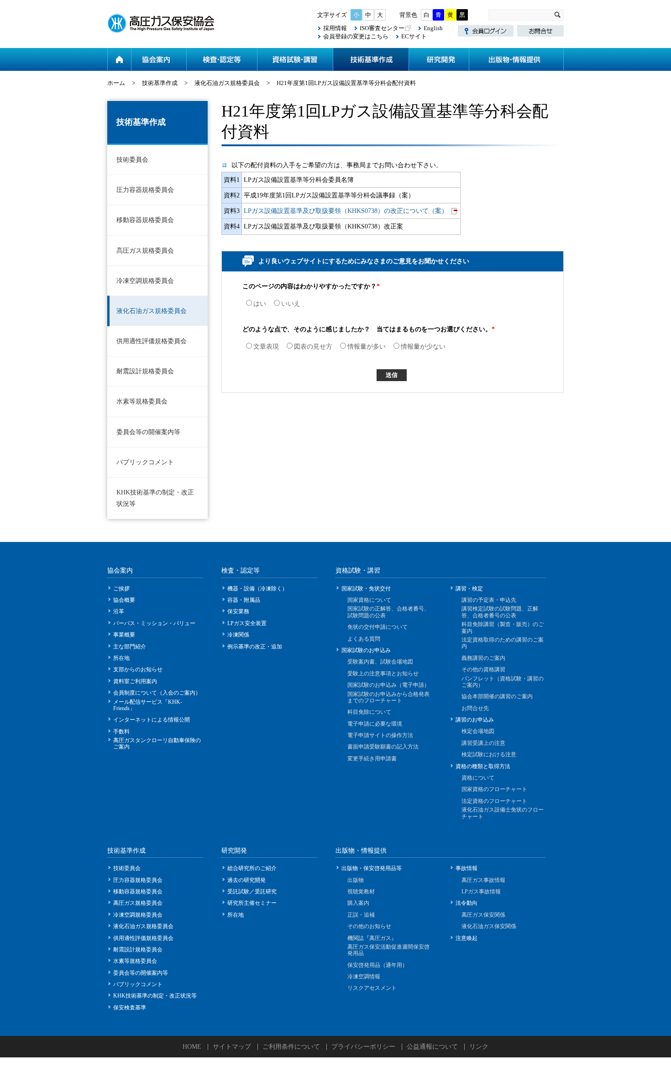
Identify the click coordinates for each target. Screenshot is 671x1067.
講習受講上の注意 (483, 743)
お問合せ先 (475, 708)
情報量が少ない (423, 346)
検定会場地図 (477, 731)
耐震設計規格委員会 (145, 371)
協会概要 (124, 600)
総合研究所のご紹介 (252, 868)
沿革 (118, 611)
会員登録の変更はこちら (355, 36)
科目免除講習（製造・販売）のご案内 (502, 627)
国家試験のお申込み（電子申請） (388, 685)
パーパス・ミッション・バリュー (154, 623)
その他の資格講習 (483, 669)
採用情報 (335, 28)
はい (259, 303)
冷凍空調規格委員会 (145, 280)
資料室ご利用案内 (135, 681)
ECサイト (414, 36)
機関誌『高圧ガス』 (372, 938)
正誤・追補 (361, 915)
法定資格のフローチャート (494, 801)
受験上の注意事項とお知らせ (383, 673)
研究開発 (439, 59)
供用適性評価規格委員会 (151, 341)
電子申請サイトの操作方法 (380, 735)
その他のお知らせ (369, 926)
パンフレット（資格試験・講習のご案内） (502, 681)
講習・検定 (469, 588)
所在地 (121, 658)
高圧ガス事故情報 (483, 880)
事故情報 (466, 868)
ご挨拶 (121, 588)
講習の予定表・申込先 (488, 600)
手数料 (121, 731)
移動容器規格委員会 (145, 220)
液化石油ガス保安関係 (488, 926)
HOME (192, 1046)
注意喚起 (466, 938)
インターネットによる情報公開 (151, 720)
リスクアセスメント (372, 988)
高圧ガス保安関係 (483, 915)
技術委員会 (132, 159)
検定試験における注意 (488, 754)
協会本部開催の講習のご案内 (497, 696)
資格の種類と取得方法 (483, 766)
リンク (478, 1046)
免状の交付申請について (377, 627)
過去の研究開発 (246, 880)
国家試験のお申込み (366, 650)
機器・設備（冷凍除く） (257, 588)
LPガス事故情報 (481, 891)
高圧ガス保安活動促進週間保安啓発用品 (388, 950)
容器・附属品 (243, 600)
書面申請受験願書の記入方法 (383, 746)
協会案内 (158, 59)
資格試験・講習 (295, 59)
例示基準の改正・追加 (254, 646)
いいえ (290, 303)
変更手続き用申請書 (372, 758)
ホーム (119, 59)
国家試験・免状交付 (366, 588)
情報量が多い (366, 346)
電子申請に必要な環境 (374, 724)
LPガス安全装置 (247, 623)
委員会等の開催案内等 (148, 432)
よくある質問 (363, 639)
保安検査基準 (129, 1007)
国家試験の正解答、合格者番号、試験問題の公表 (388, 611)
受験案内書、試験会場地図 (380, 661)
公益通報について (432, 1046)
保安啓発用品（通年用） (377, 965)
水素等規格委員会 (142, 401)
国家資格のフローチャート (494, 789)
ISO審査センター (382, 28)
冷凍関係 (238, 635)
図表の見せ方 (313, 346)
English (433, 28)
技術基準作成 (371, 59)
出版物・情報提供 (516, 59)
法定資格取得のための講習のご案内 (502, 643)
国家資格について (369, 600)
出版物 (355, 880)
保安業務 (238, 611)
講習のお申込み (475, 720)
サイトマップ (232, 1046)
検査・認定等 (221, 59)
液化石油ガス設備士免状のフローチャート (502, 813)
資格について (477, 778)
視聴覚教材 (361, 891)
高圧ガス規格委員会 (145, 250)
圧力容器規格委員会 (145, 189)
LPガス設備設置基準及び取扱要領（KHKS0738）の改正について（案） (346, 210)
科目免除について (369, 712)
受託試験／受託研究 (252, 891)
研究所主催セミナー (252, 903)
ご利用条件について (291, 1046)
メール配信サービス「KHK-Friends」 (147, 705)
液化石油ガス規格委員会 (227, 83)
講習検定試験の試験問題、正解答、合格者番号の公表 (499, 611)
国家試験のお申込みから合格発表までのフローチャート (388, 697)
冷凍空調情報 (363, 976)
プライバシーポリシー (363, 1046)
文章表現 (266, 346)
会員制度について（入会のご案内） (157, 693)
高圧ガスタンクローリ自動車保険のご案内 (157, 743)
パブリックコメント (145, 462)
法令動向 (466, 903)
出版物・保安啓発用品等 (371, 868)
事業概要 (124, 635)
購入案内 (358, 903)
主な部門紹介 (129, 646)
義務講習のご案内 (483, 658)
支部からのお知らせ (138, 669)
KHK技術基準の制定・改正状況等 (155, 498)
